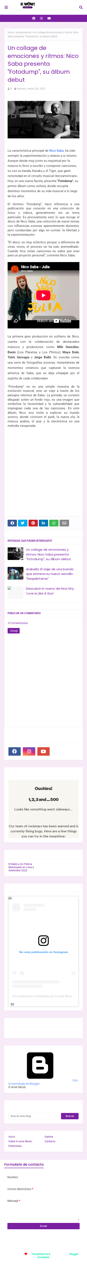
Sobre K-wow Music (20, 1141)
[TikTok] (58, 751)
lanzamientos (23, 32)
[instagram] (41, 18)
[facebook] (33, 18)
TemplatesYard (41, 1254)
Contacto (50, 1141)
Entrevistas (15, 1146)
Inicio (11, 32)
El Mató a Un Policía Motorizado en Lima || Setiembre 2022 (21, 867)
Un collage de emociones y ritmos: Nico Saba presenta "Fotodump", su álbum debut (48, 554)
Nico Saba (56, 151)
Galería (49, 1136)
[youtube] (49, 18)
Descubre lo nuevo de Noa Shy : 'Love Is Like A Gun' (50, 591)
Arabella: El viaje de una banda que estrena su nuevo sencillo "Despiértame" (49, 574)
